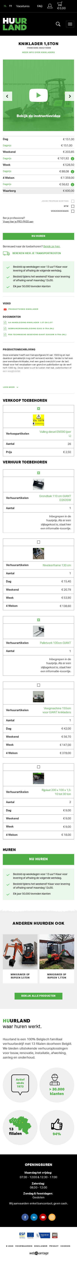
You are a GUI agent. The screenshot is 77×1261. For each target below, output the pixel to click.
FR (10, 6)
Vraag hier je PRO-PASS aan (18, 222)
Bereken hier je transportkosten (37, 253)
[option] (38, 95)
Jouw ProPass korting (55, 201)
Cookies (65, 1246)
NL (5, 6)
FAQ (39, 6)
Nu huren (38, 236)
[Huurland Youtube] (43, 1217)
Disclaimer (40, 1246)
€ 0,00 (61, 8)
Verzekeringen (60, 211)
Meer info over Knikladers (38, 52)
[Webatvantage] (38, 1253)
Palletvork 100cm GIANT (55, 643)
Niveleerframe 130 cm (57, 565)
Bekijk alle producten (38, 996)
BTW (66, 206)
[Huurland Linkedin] (34, 1217)
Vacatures (23, 6)
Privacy (54, 1246)
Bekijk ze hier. (51, 246)
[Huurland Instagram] (52, 1217)
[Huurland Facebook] (25, 1217)
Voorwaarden (23, 1246)
